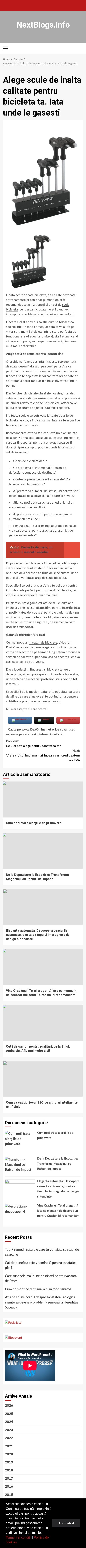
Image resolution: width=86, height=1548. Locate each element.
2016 (9, 1486)
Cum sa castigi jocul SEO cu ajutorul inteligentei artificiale (43, 1079)
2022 (9, 1438)
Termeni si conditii (18, 1537)
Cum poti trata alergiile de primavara (43, 799)
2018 (9, 1470)
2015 (9, 1494)
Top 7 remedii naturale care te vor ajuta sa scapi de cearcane (42, 1252)
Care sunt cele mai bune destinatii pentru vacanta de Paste (41, 1278)
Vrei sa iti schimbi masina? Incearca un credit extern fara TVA (43, 755)
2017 (9, 1478)
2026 (9, 1405)
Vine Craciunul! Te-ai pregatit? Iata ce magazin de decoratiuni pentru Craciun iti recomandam (43, 967)
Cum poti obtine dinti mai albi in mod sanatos (38, 1289)
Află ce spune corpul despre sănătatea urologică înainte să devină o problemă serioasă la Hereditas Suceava (41, 1302)
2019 (9, 1462)
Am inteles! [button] (66, 1523)
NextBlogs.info (43, 25)
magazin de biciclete (43, 642)
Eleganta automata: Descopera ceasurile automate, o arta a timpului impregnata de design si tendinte (43, 907)
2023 (9, 1430)
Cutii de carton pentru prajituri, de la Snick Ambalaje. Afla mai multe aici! (43, 1023)
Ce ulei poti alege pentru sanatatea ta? (33, 744)
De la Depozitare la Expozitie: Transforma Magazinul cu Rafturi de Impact (43, 851)
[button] (18, 1542)
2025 (9, 1413)
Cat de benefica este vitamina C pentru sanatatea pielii (40, 1265)
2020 (9, 1454)
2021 (9, 1446)
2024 (9, 1421)
